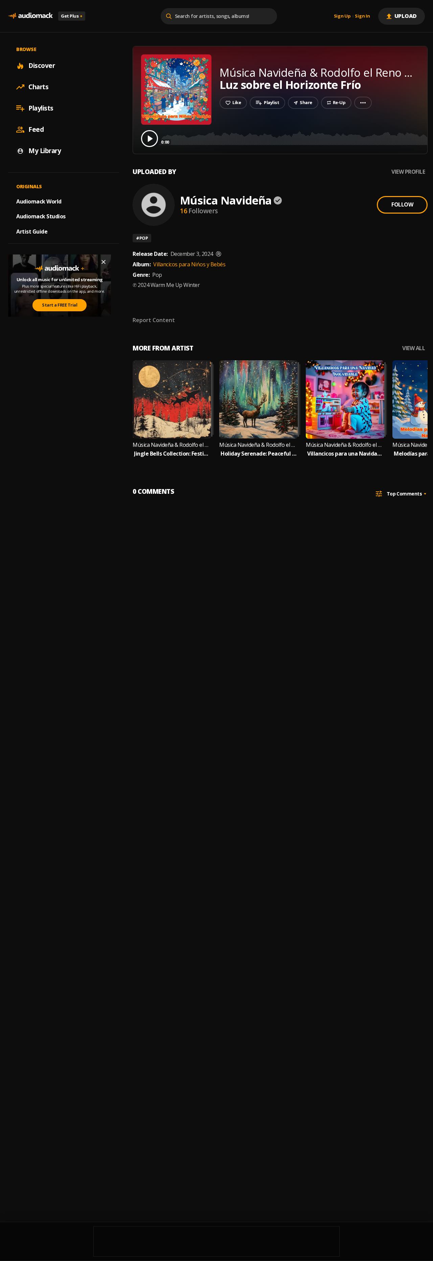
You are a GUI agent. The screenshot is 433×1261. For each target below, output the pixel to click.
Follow (402, 204)
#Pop (142, 238)
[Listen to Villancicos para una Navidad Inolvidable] (345, 399)
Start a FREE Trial (59, 305)
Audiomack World (39, 201)
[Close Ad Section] (103, 262)
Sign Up (342, 16)
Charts (38, 86)
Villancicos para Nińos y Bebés (189, 264)
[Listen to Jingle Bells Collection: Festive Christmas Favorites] (172, 399)
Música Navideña (226, 200)
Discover (41, 65)
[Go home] (30, 16)
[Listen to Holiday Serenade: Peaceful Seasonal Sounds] (258, 399)
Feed (36, 129)
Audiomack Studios (41, 216)
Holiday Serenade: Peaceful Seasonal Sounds (258, 453)
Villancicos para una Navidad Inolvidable (345, 453)
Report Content (154, 320)
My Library (44, 150)
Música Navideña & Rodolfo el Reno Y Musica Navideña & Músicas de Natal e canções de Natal (172, 444)
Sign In (362, 16)
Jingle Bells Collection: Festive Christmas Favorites (172, 453)
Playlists (40, 108)
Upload (405, 16)
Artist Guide (31, 231)
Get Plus (72, 16)
